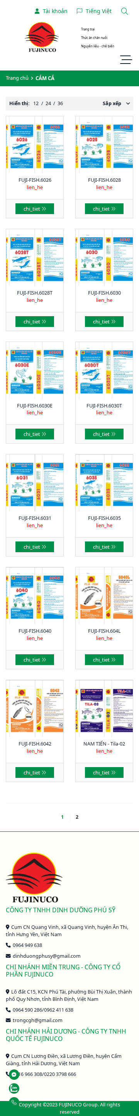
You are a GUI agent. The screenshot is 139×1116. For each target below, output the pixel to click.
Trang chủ (17, 77)
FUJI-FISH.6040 (35, 631)
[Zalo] (31, 1088)
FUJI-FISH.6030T (104, 405)
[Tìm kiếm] (124, 11)
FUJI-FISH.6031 (35, 518)
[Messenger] (31, 1074)
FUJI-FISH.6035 (104, 518)
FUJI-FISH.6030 (104, 293)
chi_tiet (32, 208)
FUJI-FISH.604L (104, 631)
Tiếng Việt (99, 11)
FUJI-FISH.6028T (35, 293)
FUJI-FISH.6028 (104, 180)
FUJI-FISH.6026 (35, 180)
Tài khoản (55, 11)
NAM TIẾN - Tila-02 (104, 744)
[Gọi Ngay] (31, 1102)
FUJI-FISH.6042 (35, 744)
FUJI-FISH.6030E (35, 405)
